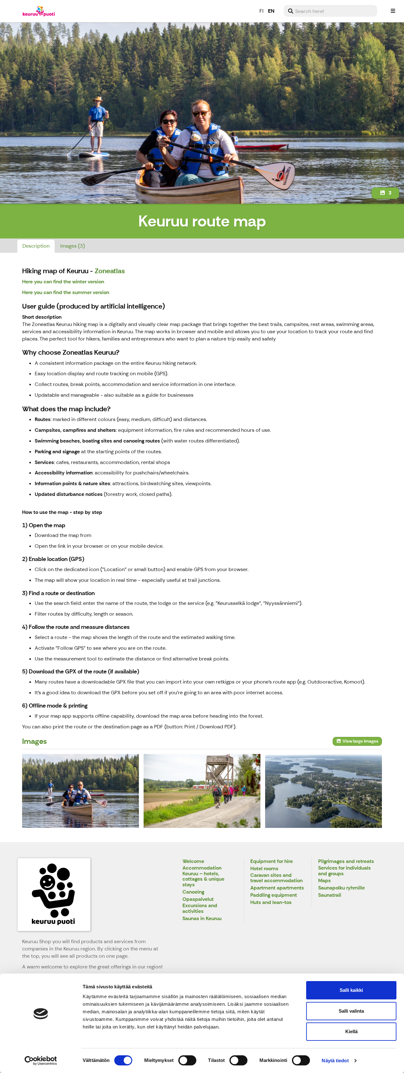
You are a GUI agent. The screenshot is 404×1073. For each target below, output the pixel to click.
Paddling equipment (273, 895)
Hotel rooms (264, 869)
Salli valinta (351, 1011)
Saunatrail (329, 895)
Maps (324, 881)
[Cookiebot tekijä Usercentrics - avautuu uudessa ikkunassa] (40, 1060)
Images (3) (72, 246)
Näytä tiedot (335, 1060)
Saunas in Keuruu (202, 919)
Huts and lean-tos (271, 903)
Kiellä (351, 1031)
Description (36, 246)
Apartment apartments (277, 888)
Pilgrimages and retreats (346, 862)
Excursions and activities (199, 908)
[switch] (187, 1060)
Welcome (193, 862)
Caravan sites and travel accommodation (276, 878)
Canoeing (193, 892)
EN (271, 11)
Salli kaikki (351, 990)
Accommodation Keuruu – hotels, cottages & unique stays (203, 876)
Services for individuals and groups (344, 871)
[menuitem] (330, 11)
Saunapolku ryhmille (341, 888)
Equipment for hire (271, 862)
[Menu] (393, 11)
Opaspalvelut (198, 899)
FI (261, 11)
